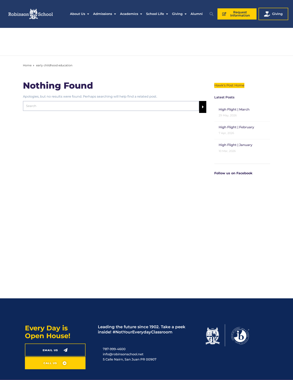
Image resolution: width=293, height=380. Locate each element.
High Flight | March (234, 109)
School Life (155, 14)
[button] (211, 14)
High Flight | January (235, 145)
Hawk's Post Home (229, 85)
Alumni (197, 14)
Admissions (102, 14)
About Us (77, 14)
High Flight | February (236, 127)
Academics (129, 14)
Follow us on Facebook (233, 173)
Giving (177, 14)
